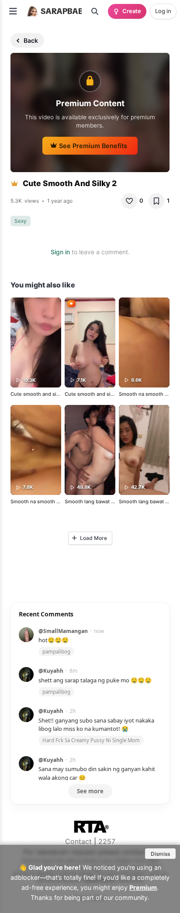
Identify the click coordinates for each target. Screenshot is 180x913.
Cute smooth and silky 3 (93, 394)
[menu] (13, 11)
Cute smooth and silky (36, 394)
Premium (143, 887)
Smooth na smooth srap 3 (149, 394)
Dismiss (160, 854)
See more (90, 791)
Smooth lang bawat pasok (149, 501)
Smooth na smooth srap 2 (40, 501)
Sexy (20, 221)
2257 (106, 841)
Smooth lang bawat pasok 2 (97, 501)
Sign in (60, 252)
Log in (163, 10)
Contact (78, 841)
